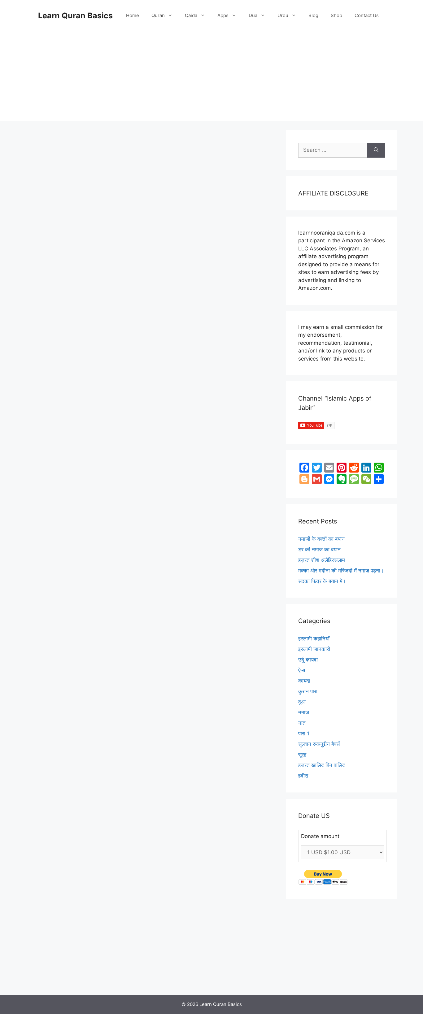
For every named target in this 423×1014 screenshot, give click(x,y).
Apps (223, 15)
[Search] (376, 150)
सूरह (302, 755)
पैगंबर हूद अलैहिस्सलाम (63, 419)
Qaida (191, 15)
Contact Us (367, 15)
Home (132, 15)
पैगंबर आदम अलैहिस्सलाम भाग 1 (63, 608)
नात (302, 723)
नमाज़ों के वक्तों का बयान (321, 539)
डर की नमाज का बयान (319, 549)
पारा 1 (303, 733)
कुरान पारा (307, 691)
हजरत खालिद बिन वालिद (321, 765)
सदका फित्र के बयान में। (322, 581)
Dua (253, 15)
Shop (336, 15)
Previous (52, 978)
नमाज (303, 712)
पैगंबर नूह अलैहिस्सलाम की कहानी (63, 223)
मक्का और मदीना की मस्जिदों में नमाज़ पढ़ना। (341, 571)
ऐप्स (301, 670)
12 (90, 978)
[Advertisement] (211, 77)
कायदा (304, 681)
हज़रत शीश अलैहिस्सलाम (321, 560)
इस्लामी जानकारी (314, 649)
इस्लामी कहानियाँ (58, 372)
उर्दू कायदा (308, 660)
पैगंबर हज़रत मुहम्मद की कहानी (62, 805)
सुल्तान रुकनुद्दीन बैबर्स (319, 744)
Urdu (282, 15)
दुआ (302, 702)
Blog (313, 15)
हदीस (303, 776)
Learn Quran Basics (75, 15)
